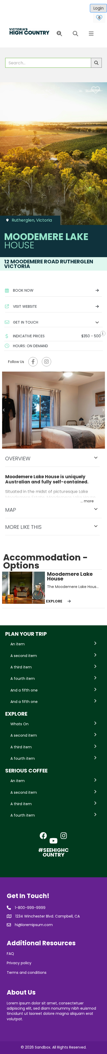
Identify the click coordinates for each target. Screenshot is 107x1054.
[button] (58, 34)
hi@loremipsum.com (34, 924)
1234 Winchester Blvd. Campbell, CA (47, 916)
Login (98, 8)
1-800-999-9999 (30, 907)
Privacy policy (19, 963)
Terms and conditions (26, 972)
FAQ (10, 953)
